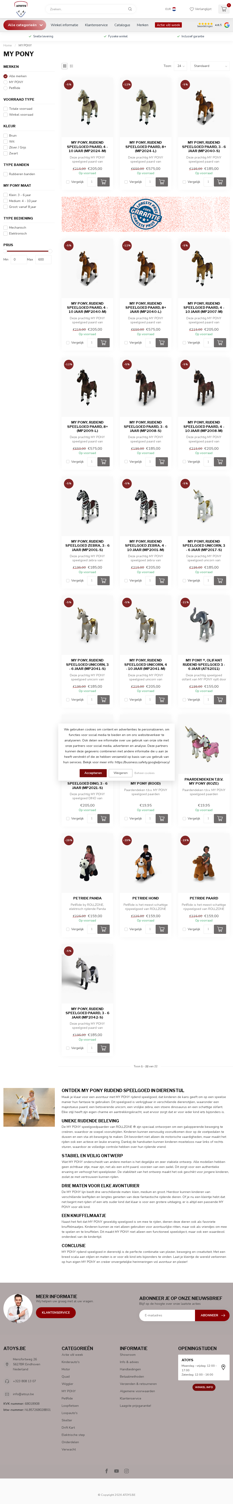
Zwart (13, 153)
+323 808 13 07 (24, 1381)
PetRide (14, 88)
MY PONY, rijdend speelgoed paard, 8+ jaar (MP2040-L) (145, 307)
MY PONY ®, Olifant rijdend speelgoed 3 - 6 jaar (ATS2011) (204, 664)
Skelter (67, 1420)
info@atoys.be (23, 1394)
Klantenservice (96, 25)
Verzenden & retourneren (138, 1384)
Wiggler (67, 1384)
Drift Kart (68, 1427)
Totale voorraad (20, 108)
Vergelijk (77, 182)
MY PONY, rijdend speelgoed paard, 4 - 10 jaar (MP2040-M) (87, 307)
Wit (11, 141)
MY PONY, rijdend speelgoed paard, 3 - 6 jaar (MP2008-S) (146, 426)
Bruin (13, 135)
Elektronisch (18, 233)
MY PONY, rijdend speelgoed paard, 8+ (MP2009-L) (87, 426)
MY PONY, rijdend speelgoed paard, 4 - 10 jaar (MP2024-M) (87, 146)
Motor (66, 1369)
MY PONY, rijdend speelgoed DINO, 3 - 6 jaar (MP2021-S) (87, 783)
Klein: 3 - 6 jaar (20, 195)
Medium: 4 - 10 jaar (23, 201)
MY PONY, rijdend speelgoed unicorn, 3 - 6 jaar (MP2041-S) (87, 664)
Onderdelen (70, 1442)
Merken (142, 25)
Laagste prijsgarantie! (135, 1406)
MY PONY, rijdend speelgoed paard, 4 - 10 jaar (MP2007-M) (203, 307)
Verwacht (69, 1449)
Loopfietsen (70, 1406)
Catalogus (122, 25)
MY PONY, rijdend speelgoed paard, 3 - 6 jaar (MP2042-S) (87, 1013)
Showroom (128, 1355)
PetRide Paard (204, 898)
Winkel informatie (64, 25)
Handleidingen (130, 1369)
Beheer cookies (144, 773)
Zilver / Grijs (17, 147)
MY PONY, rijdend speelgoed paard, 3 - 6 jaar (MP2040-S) (204, 146)
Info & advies (129, 1362)
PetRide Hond (145, 898)
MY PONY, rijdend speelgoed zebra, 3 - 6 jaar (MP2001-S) (87, 545)
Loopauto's (70, 1413)
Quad (66, 1376)
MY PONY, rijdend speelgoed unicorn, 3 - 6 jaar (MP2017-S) (203, 545)
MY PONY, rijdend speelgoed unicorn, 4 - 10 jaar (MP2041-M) (145, 664)
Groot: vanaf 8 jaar (22, 207)
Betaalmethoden (132, 1376)
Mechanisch (17, 227)
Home (7, 45)
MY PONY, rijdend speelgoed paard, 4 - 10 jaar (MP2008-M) (203, 426)
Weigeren (121, 773)
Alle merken (18, 76)
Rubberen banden (22, 174)
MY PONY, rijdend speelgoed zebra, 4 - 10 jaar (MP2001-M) (145, 545)
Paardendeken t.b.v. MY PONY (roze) (204, 781)
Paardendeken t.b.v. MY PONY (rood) (145, 781)
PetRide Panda (87, 898)
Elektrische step (73, 1435)
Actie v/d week (168, 25)
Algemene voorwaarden (137, 1391)
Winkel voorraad (21, 114)
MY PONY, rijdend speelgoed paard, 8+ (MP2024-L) (145, 146)
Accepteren (93, 773)
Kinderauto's (71, 1362)
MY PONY (25, 45)
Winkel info (204, 1387)
